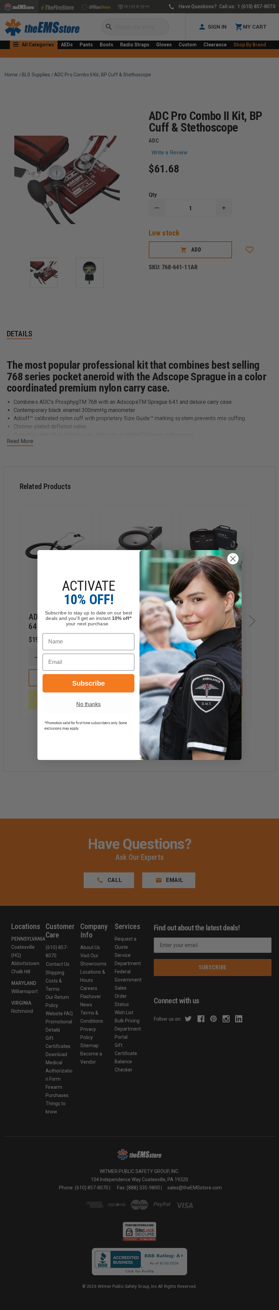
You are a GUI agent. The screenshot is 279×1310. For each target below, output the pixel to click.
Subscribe (88, 683)
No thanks (88, 704)
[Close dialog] (233, 559)
